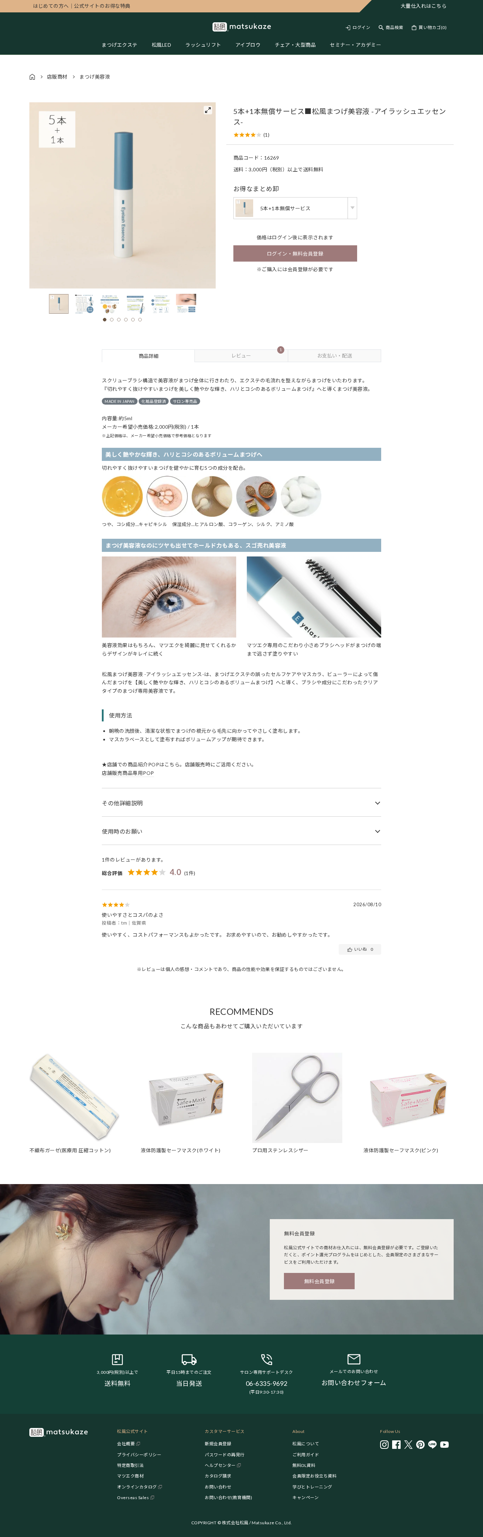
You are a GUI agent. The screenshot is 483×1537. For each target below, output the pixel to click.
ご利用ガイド (305, 1454)
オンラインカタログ (137, 1487)
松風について (305, 1443)
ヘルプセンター (220, 1465)
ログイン (361, 27)
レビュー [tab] (256, 354)
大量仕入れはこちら (424, 6)
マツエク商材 (130, 1476)
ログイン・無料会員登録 (295, 254)
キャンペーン (305, 1497)
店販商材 (57, 77)
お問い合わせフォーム (353, 1383)
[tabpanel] (241, 673)
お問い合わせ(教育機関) (228, 1497)
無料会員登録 (319, 1281)
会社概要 (126, 1443)
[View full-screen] (208, 110)
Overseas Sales (133, 1497)
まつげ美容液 (94, 77)
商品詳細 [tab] (148, 356)
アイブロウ (248, 45)
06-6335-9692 (266, 1383)
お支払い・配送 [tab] (334, 356)
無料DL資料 (303, 1465)
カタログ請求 (218, 1476)
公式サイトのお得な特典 (81, 6)
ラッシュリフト (203, 45)
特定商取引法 (130, 1465)
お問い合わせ (218, 1487)
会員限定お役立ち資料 (314, 1476)
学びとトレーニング (312, 1487)
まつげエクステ (119, 45)
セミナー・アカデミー (355, 45)
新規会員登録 (218, 1443)
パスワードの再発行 (225, 1454)
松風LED (161, 45)
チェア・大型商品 (295, 45)
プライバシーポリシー (139, 1454)
